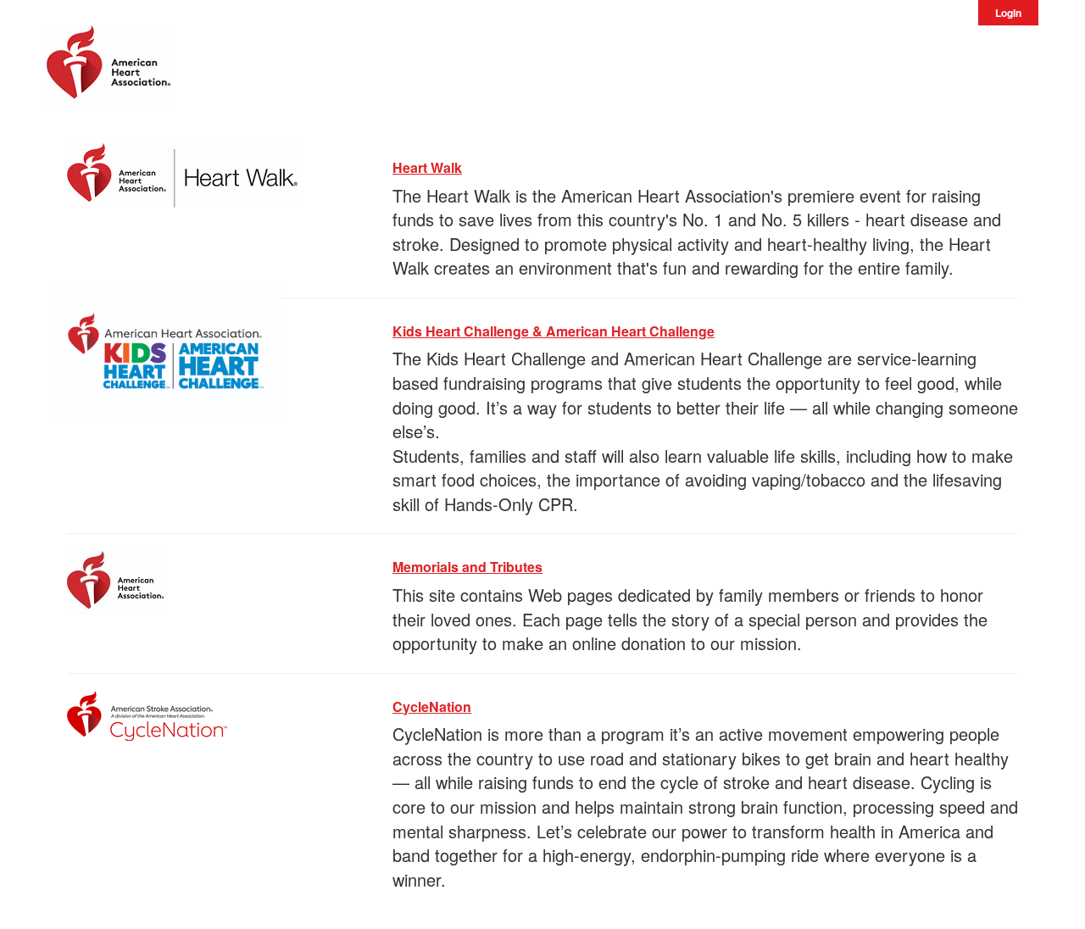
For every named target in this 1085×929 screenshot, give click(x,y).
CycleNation (431, 706)
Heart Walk (427, 167)
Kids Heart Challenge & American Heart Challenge (553, 331)
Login (1008, 12)
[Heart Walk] (182, 172)
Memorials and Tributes (467, 566)
